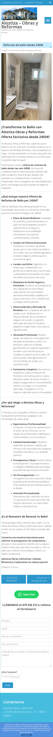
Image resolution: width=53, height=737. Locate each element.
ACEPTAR (26, 735)
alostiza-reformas (34, 50)
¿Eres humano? (9, 672)
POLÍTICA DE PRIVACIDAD (11, 579)
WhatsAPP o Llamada (34, 2)
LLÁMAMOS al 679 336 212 (12, 2)
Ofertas (14, 567)
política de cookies (26, 730)
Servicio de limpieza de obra (39, 579)
